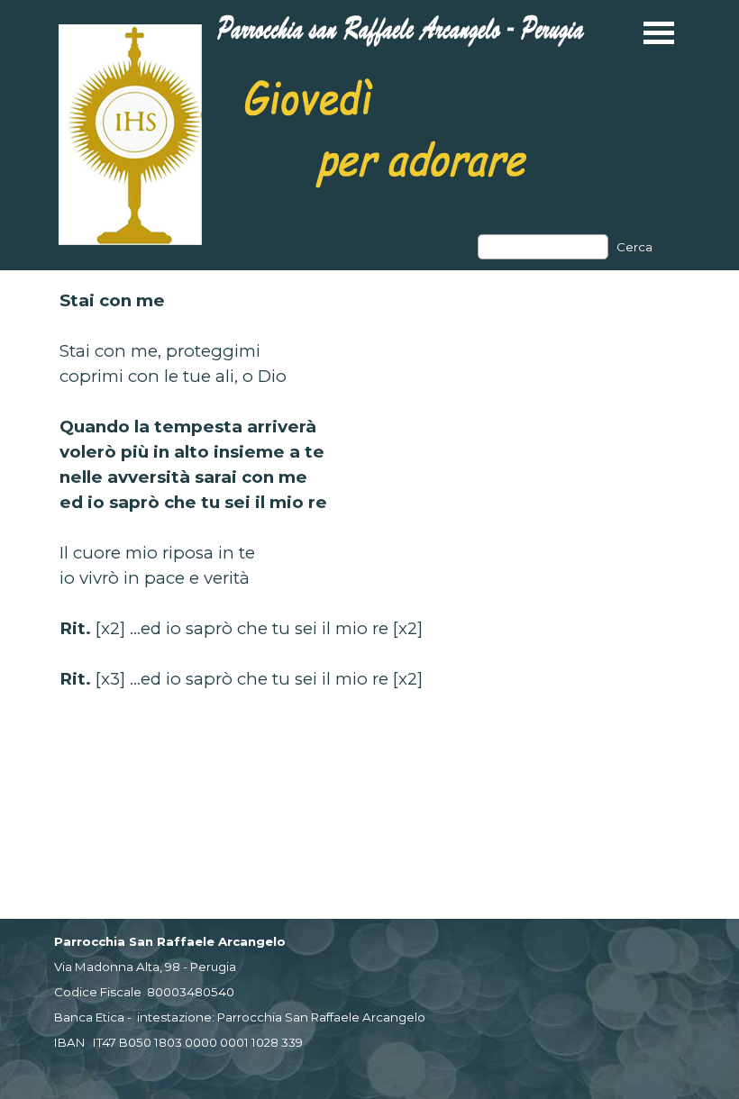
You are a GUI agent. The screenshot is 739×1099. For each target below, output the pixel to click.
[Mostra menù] (659, 33)
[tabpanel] (369, 490)
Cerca (634, 247)
